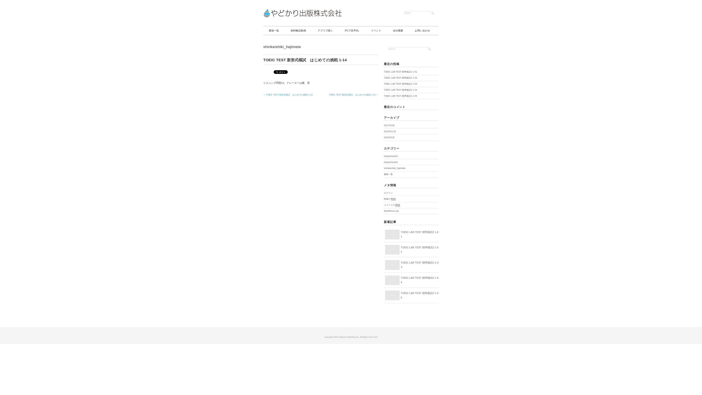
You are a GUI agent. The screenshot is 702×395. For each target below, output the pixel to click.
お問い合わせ (422, 30)
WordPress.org (391, 211)
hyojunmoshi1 (391, 156)
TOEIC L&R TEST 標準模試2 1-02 (400, 78)
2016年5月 (389, 137)
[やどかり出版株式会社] (302, 11)
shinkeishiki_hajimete (282, 47)
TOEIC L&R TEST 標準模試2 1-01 (400, 72)
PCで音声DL (352, 30)
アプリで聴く (325, 30)
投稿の (390, 199)
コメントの (392, 205)
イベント (376, 30)
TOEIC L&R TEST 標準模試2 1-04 (400, 90)
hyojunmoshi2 (391, 162)
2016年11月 (390, 131)
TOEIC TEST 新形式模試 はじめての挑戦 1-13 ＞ (353, 94)
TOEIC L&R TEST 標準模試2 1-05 (400, 96)
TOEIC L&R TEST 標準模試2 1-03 (400, 84)
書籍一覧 (274, 30)
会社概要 (398, 30)
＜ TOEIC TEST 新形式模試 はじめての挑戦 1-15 (288, 94)
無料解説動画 (298, 30)
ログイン (388, 193)
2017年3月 (389, 125)
